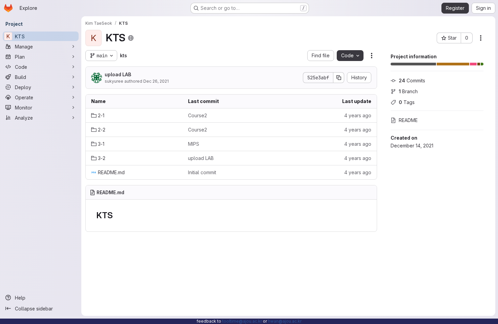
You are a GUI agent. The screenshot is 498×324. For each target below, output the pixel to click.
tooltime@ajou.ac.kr (242, 321)
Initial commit (202, 172)
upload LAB (118, 74)
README (408, 120)
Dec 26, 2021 (156, 81)
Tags (407, 102)
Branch (408, 91)
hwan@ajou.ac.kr (285, 321)
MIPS (193, 144)
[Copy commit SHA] (338, 77)
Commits (412, 80)
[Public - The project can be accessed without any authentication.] (130, 38)
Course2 (197, 115)
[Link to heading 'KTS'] (116, 215)
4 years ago (357, 115)
